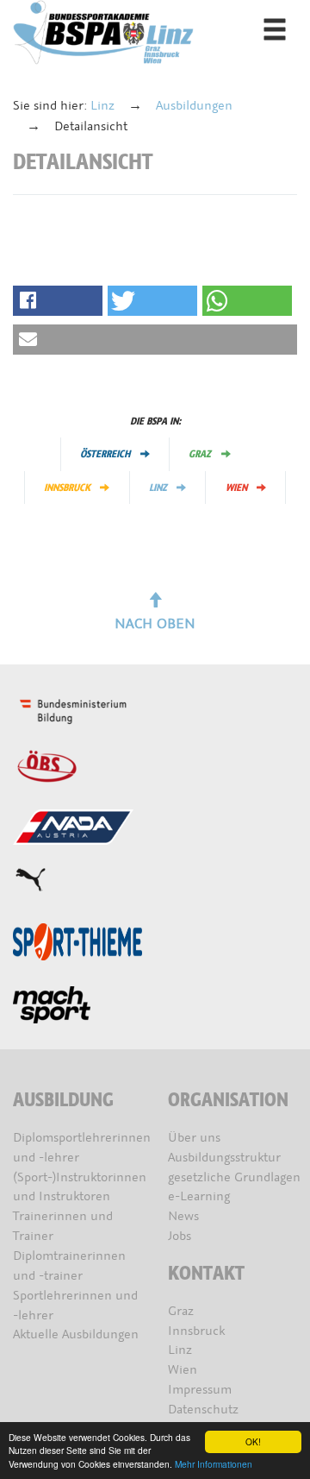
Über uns (194, 1138)
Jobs (179, 1236)
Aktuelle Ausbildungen (76, 1334)
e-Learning (199, 1196)
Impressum (200, 1389)
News (183, 1216)
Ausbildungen (194, 106)
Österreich (105, 454)
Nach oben (155, 623)
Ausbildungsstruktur (224, 1157)
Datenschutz (203, 1409)
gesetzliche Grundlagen (234, 1177)
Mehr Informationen (213, 1463)
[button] (57, 301)
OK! (253, 1441)
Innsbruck (67, 487)
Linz (102, 106)
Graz (200, 454)
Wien (236, 487)
